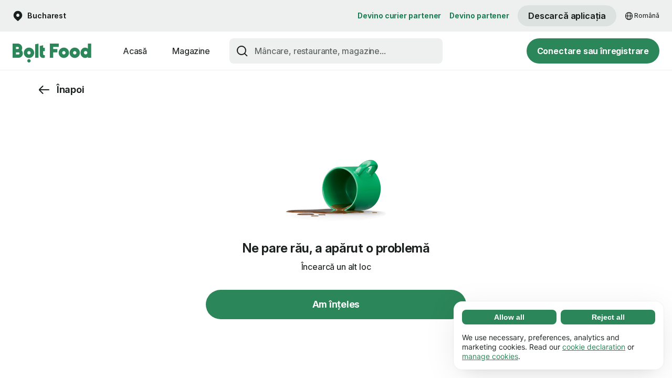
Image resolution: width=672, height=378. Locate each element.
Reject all (608, 317)
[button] (39, 16)
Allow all (509, 317)
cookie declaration (593, 346)
